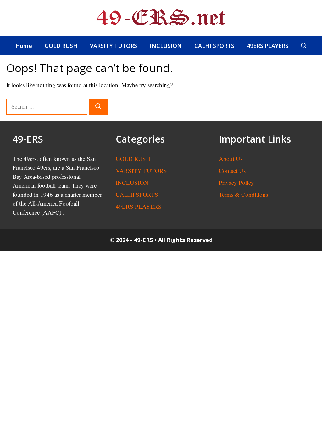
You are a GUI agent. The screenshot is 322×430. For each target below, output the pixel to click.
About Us (230, 158)
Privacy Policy (236, 182)
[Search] (98, 107)
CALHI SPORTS (214, 45)
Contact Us (232, 170)
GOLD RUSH (61, 45)
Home (23, 45)
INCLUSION (166, 45)
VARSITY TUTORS (113, 45)
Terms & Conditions (243, 194)
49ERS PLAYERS (267, 45)
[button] (304, 45)
